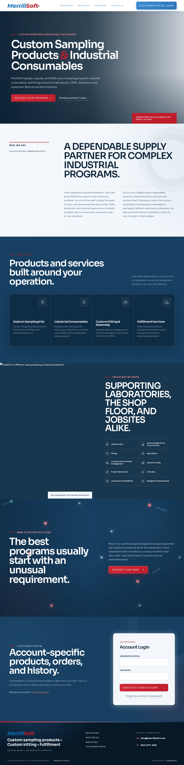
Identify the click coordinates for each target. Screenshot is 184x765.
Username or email (130, 656)
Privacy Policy (62, 761)
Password (125, 670)
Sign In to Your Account (144, 687)
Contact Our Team (128, 569)
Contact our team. (40, 692)
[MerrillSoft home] (23, 5)
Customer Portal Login (156, 5)
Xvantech (172, 761)
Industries (100, 5)
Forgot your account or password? (144, 695)
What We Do (83, 5)
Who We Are (66, 5)
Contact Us (117, 5)
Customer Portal (96, 746)
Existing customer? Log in (74, 97)
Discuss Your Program (33, 97)
